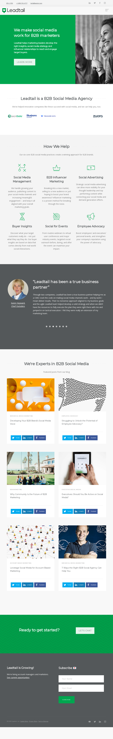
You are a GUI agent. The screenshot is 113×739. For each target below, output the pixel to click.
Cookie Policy (24, 721)
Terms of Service (43, 721)
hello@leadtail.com (36, 3)
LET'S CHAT (85, 630)
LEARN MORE (24, 62)
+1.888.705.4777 (21, 3)
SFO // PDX (9, 3)
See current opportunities (18, 677)
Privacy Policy (33, 721)
